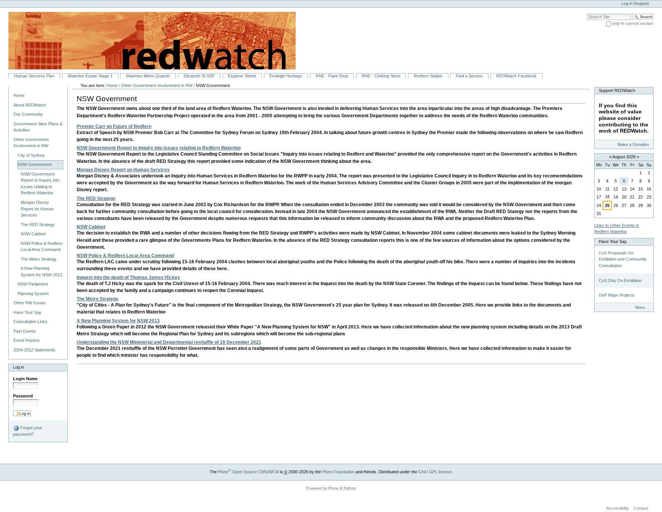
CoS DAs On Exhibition (620, 280)
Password (23, 396)
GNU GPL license (435, 471)
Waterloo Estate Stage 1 (90, 76)
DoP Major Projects (617, 295)
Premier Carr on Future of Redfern (114, 126)
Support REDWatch (617, 90)
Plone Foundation (338, 471)
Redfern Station (428, 76)
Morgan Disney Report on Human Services (123, 169)
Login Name (25, 378)
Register (641, 3)
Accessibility (617, 508)
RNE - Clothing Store (381, 76)
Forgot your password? (27, 431)
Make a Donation (633, 144)
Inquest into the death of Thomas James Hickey (128, 277)
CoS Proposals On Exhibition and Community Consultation (623, 259)
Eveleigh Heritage (285, 76)
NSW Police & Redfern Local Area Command (125, 255)
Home (19, 95)
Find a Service (469, 76)
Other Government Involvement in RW (156, 85)
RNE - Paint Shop (332, 76)
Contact (641, 508)
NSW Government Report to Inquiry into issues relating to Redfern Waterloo (159, 148)
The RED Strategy (96, 198)
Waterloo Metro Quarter (148, 76)
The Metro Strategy (97, 299)
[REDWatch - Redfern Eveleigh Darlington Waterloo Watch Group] (148, 40)
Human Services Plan (34, 76)
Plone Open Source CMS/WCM (248, 471)
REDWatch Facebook (516, 76)
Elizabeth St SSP (199, 76)
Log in (627, 3)
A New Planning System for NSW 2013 (118, 320)
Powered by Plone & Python (331, 488)
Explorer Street (242, 76)
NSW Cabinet (91, 227)
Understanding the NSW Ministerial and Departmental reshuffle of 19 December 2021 (169, 342)
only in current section (632, 23)
